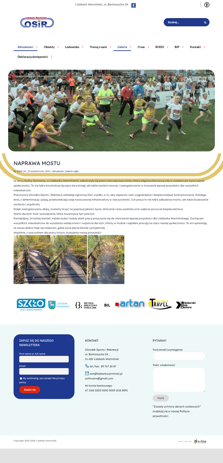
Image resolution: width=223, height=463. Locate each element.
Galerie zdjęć (72, 171)
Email (22, 366)
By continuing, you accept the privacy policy (42, 380)
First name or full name (32, 353)
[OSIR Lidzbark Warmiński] (35, 22)
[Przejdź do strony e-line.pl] (193, 440)
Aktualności (58, 171)
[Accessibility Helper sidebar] (206, 4)
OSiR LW (21, 171)
